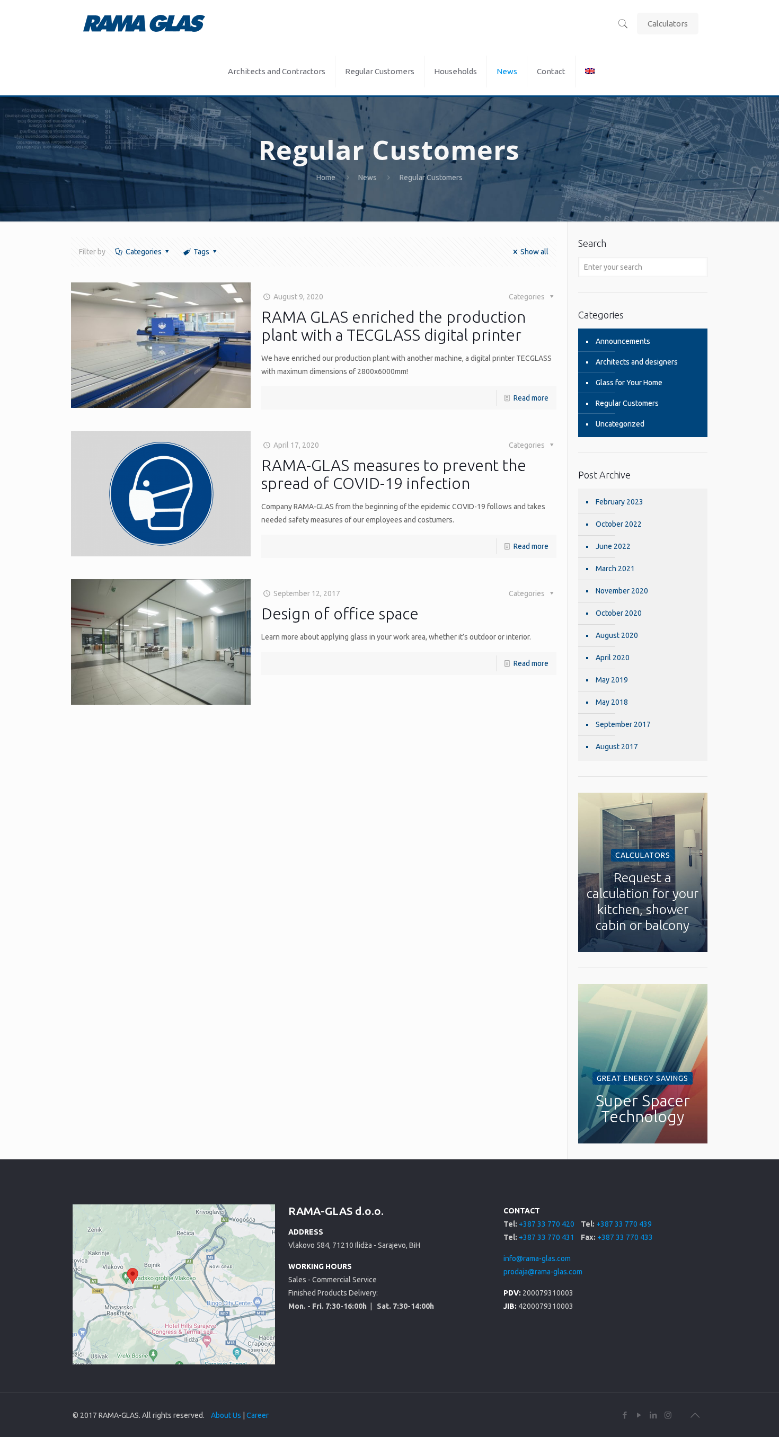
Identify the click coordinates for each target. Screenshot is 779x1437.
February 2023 (619, 502)
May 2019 (612, 680)
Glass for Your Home (629, 382)
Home (325, 177)
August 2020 (617, 635)
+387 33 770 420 (546, 1224)
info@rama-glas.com (537, 1258)
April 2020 (613, 657)
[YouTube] (639, 1415)
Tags (201, 251)
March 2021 (615, 568)
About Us (226, 1415)
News (367, 177)
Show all (534, 251)
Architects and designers (637, 362)
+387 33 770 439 (624, 1224)
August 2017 (617, 746)
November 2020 (622, 591)
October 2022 (619, 524)
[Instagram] (668, 1415)
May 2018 (612, 702)
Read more (531, 398)
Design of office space (340, 614)
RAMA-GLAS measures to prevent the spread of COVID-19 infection (393, 474)
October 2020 (619, 613)
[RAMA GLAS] (144, 24)
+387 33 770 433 (625, 1237)
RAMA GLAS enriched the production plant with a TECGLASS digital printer (393, 326)
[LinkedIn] (653, 1415)
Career (257, 1415)
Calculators (668, 23)
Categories (144, 251)
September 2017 (623, 724)
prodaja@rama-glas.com (542, 1271)
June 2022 (613, 546)
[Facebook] (625, 1415)
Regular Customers (627, 403)
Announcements (623, 341)
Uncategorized (620, 424)
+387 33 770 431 (546, 1237)
